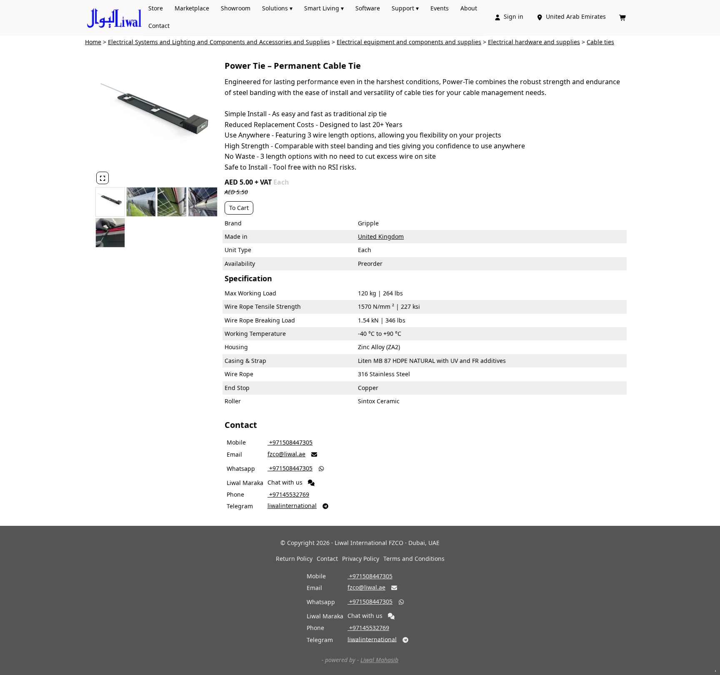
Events (439, 8)
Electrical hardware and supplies (534, 42)
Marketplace (192, 8)
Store (155, 8)
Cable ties (600, 42)
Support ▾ (405, 8)
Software (367, 8)
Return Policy (294, 558)
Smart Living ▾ (324, 8)
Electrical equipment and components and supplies (409, 42)
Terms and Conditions (414, 558)
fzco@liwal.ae (286, 454)
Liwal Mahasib (379, 660)
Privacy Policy (360, 558)
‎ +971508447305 (290, 442)
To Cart (239, 208)
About (468, 8)
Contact (159, 26)
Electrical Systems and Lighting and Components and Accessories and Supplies (219, 42)
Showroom (235, 8)
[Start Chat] (311, 483)
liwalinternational (292, 506)
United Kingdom (381, 236)
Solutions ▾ (277, 8)
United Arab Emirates (572, 16)
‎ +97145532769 (288, 494)
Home (93, 42)
